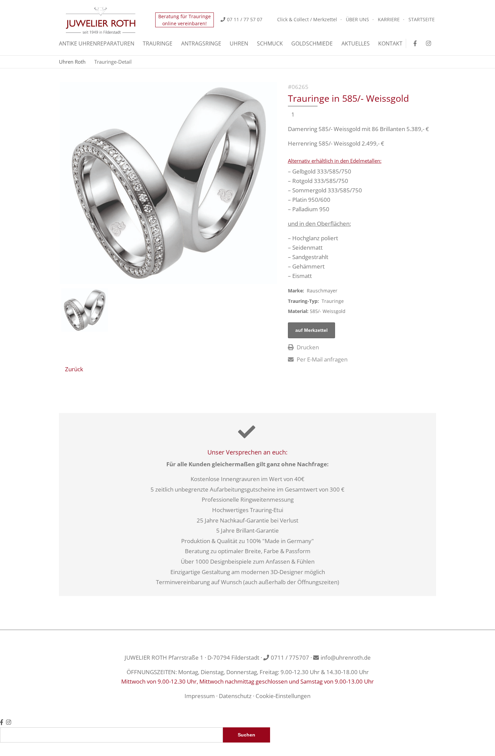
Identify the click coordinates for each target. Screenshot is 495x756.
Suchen (246, 734)
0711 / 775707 (290, 657)
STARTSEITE (421, 19)
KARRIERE (389, 19)
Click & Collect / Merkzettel (307, 19)
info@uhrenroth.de (346, 657)
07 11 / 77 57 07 (244, 19)
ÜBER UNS (357, 19)
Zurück (74, 369)
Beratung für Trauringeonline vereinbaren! (184, 20)
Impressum (200, 696)
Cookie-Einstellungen (283, 696)
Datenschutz (235, 696)
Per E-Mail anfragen (321, 359)
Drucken (307, 347)
